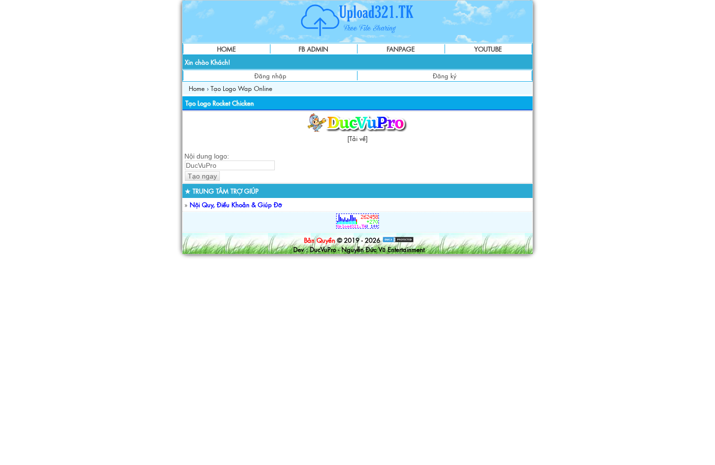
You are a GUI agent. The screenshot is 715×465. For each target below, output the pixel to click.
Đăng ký (444, 75)
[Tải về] (357, 138)
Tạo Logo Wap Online (241, 88)
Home (197, 88)
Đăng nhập (270, 75)
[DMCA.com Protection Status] (398, 240)
